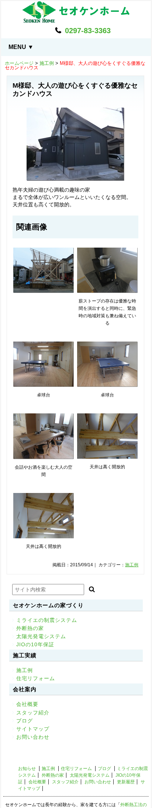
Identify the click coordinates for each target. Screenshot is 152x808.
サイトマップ (32, 729)
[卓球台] (43, 364)
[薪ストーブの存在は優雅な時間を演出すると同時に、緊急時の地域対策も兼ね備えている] (107, 270)
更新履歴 (126, 781)
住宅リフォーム (35, 678)
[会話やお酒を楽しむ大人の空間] (43, 436)
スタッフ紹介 (32, 713)
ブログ (24, 721)
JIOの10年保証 (35, 644)
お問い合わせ (32, 737)
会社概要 (27, 704)
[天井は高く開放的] (107, 436)
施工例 (46, 63)
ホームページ (19, 63)
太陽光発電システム (41, 636)
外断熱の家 (30, 628)
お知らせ (27, 768)
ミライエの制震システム (46, 620)
